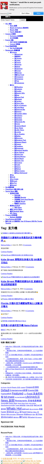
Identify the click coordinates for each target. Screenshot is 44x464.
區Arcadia (17, 91)
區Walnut (17, 169)
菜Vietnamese (19, 83)
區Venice (17, 167)
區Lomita (17, 132)
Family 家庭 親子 (15, 32)
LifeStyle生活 (32, 396)
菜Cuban (17, 60)
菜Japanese (18, 68)
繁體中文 (7, 16)
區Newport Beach (20, 142)
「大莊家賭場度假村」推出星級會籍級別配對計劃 (21, 367)
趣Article (16, 417)
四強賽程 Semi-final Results (24, 199)
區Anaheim (18, 89)
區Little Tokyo (19, 130)
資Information (7, 417)
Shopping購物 (4, 403)
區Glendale (18, 120)
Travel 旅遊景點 (20, 405)
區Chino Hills (19, 103)
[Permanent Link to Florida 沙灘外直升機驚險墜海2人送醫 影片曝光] (22, 299)
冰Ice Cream (14, 179)
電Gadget (31, 417)
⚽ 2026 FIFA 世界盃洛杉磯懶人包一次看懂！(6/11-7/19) (23, 377)
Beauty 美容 (16, 387)
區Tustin (17, 165)
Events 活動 (9, 40)
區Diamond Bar (19, 109)
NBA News (18, 207)
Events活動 (33, 390)
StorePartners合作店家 (13, 219)
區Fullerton (18, 116)
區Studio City (19, 160)
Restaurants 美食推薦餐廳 (28, 400)
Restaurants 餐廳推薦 (12, 50)
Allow (38, 13)
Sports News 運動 (11, 191)
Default (5, 390)
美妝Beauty (28, 414)
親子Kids (39, 414)
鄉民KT (3, 330)
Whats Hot (14, 408)
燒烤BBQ (17, 56)
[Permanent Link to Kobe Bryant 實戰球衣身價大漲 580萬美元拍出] (22, 255)
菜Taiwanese (18, 79)
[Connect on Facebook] (10, 463)
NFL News (13, 213)
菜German (17, 64)
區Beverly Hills (19, 93)
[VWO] (9, 13)
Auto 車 (9, 387)
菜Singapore (18, 77)
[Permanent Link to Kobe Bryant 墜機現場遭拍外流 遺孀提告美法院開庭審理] (22, 277)
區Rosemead (18, 148)
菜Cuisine (13, 52)
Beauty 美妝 (14, 30)
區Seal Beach (19, 158)
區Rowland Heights (21, 150)
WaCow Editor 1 (6, 245)
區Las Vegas (18, 128)
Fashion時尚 (6, 394)
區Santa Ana (18, 154)
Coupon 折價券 (10, 34)
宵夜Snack (13, 181)
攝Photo (17, 412)
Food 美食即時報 (11, 46)
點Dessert (13, 185)
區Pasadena (18, 146)
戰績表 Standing (20, 203)
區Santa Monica (19, 156)
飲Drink (12, 177)
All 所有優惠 (14, 38)
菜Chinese (18, 58)
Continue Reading (6, 252)
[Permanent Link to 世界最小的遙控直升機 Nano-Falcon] (22, 321)
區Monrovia (18, 138)
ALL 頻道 (8, 24)
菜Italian (17, 66)
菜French (17, 62)
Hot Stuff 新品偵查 (16, 48)
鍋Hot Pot (13, 183)
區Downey (17, 111)
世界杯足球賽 (14, 193)
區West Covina (19, 171)
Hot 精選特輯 (9, 187)
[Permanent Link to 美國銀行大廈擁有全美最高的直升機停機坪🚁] (22, 233)
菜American (18, 54)
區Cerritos (17, 101)
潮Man (35, 412)
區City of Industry (20, 105)
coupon (23, 387)
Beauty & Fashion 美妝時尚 (19, 28)
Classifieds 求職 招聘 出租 (14, 189)
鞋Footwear (38, 417)
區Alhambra (18, 87)
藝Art (33, 414)
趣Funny (23, 417)
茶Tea (12, 175)
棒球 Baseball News (16, 211)
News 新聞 (13, 26)
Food (25, 394)
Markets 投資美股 (16, 217)
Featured (17, 393)
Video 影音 (29, 405)
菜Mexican (18, 73)
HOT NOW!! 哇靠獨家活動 (18, 42)
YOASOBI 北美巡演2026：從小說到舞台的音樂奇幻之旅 (23, 379)
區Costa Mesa (19, 107)
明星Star (30, 412)
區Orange (17, 144)
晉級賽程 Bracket (20, 197)
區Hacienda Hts (19, 122)
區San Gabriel (19, 152)
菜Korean (17, 71)
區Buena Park (19, 97)
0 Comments (27, 245)
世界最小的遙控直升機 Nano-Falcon (19, 325)
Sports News (13, 403)
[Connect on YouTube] (30, 463)
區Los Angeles (19, 134)
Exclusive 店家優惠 (16, 36)
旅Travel (23, 412)
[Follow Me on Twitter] (32, 461)
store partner (32, 403)
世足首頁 (17, 195)
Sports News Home (23, 403)
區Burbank (18, 99)
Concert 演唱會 (15, 44)
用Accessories (11, 414)
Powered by (3, 13)
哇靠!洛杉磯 (7, 459)
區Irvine (17, 124)
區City (12, 85)
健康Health (25, 409)
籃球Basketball (15, 205)
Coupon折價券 (32, 387)
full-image (9, 397)
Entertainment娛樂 (19, 390)
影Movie (10, 412)
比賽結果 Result (19, 201)
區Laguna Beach (20, 126)
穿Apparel (19, 414)
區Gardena (18, 118)
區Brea (16, 95)
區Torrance (18, 163)
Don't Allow (25, 13)
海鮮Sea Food (19, 75)
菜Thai (16, 81)
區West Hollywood (20, 173)
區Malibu (17, 136)
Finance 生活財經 (11, 215)
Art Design (4, 387)
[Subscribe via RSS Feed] (12, 461)
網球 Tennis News (16, 209)
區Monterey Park (20, 140)
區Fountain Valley (20, 113)
